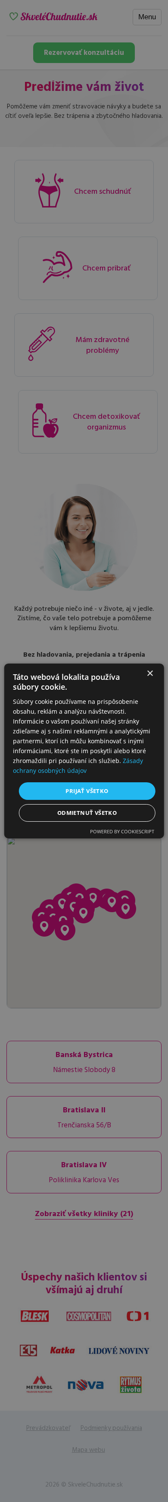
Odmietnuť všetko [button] (87, 813)
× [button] (149, 673)
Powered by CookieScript (122, 831)
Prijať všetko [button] (86, 790)
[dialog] (84, 751)
